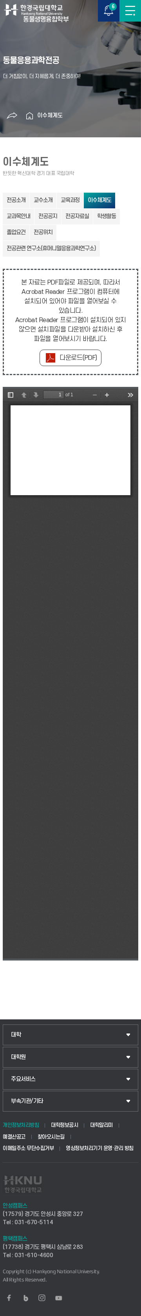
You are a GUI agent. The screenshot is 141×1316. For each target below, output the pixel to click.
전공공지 (47, 216)
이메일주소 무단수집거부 (28, 1148)
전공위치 (43, 232)
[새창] (9, 1298)
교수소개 (43, 200)
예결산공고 (14, 1137)
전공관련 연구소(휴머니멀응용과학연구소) (51, 248)
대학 (16, 1035)
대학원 (18, 1057)
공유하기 (12, 116)
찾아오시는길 (51, 1137)
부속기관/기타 (27, 1101)
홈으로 (29, 116)
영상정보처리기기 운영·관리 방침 (100, 1148)
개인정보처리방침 (21, 1125)
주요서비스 (23, 1079)
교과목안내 (18, 216)
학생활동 (106, 216)
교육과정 (70, 200)
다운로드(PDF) (78, 357)
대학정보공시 (64, 1125)
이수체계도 (50, 115)
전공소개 (16, 200)
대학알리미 (101, 1125)
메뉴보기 (130, 11)
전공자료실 (77, 216)
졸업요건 (16, 232)
